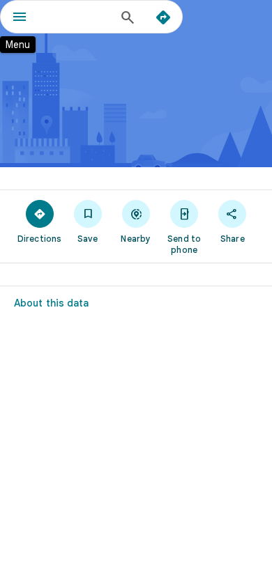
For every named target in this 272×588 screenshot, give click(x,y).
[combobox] (76, 16)
